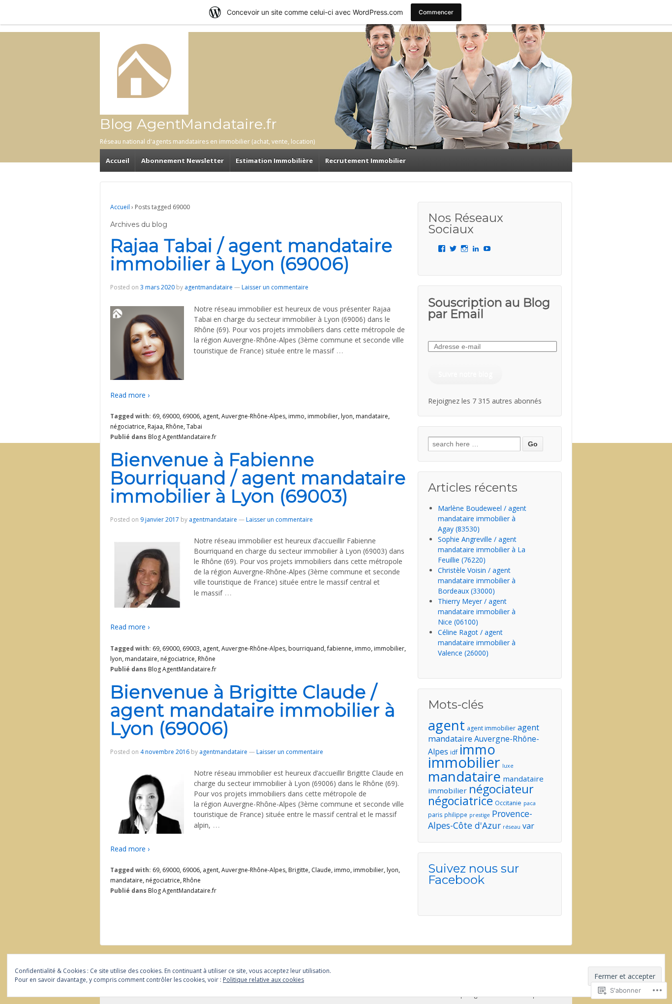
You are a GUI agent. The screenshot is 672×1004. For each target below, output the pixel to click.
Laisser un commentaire (275, 287)
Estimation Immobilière (274, 160)
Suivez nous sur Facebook (473, 874)
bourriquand (306, 648)
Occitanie (508, 803)
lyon (347, 416)
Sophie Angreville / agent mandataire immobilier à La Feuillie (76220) (481, 549)
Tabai (194, 426)
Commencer (436, 12)
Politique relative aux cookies (263, 979)
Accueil (117, 160)
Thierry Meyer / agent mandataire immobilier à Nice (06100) (477, 611)
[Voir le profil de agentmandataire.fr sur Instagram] (464, 248)
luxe (508, 765)
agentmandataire (208, 287)
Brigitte (298, 870)
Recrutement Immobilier (365, 160)
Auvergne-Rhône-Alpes (253, 416)
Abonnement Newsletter (182, 160)
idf (454, 752)
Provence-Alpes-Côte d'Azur (480, 819)
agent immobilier (491, 728)
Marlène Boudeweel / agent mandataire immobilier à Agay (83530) (482, 518)
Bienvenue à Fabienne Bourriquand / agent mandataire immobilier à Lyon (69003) (258, 477)
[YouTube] (487, 248)
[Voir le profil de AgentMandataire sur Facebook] (442, 248)
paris (435, 815)
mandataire (372, 416)
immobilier (322, 416)
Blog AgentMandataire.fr (188, 123)
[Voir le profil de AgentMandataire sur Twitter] (453, 248)
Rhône (174, 426)
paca (529, 803)
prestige (479, 815)
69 (156, 416)
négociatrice (127, 426)
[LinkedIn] (476, 248)
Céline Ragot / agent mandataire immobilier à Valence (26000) (477, 643)
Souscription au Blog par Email (489, 308)
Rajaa (155, 426)
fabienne (339, 648)
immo (296, 416)
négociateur (501, 789)
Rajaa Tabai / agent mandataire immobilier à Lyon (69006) (251, 254)
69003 (191, 648)
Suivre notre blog (465, 373)
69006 (191, 416)
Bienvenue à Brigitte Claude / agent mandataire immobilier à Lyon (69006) (252, 710)
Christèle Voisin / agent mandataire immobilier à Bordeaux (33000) (477, 580)
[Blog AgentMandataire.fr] (144, 71)
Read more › (130, 395)
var (528, 825)
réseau (511, 826)
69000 (171, 416)
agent (210, 416)
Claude (321, 870)
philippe (455, 814)
